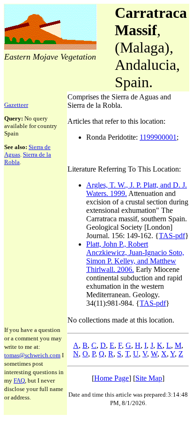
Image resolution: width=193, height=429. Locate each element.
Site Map (148, 378)
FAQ (19, 380)
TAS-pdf (172, 236)
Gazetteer (16, 104)
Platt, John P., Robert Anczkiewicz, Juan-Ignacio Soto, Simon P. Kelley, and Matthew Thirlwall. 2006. (135, 256)
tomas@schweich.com (32, 355)
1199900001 (158, 137)
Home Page (111, 378)
